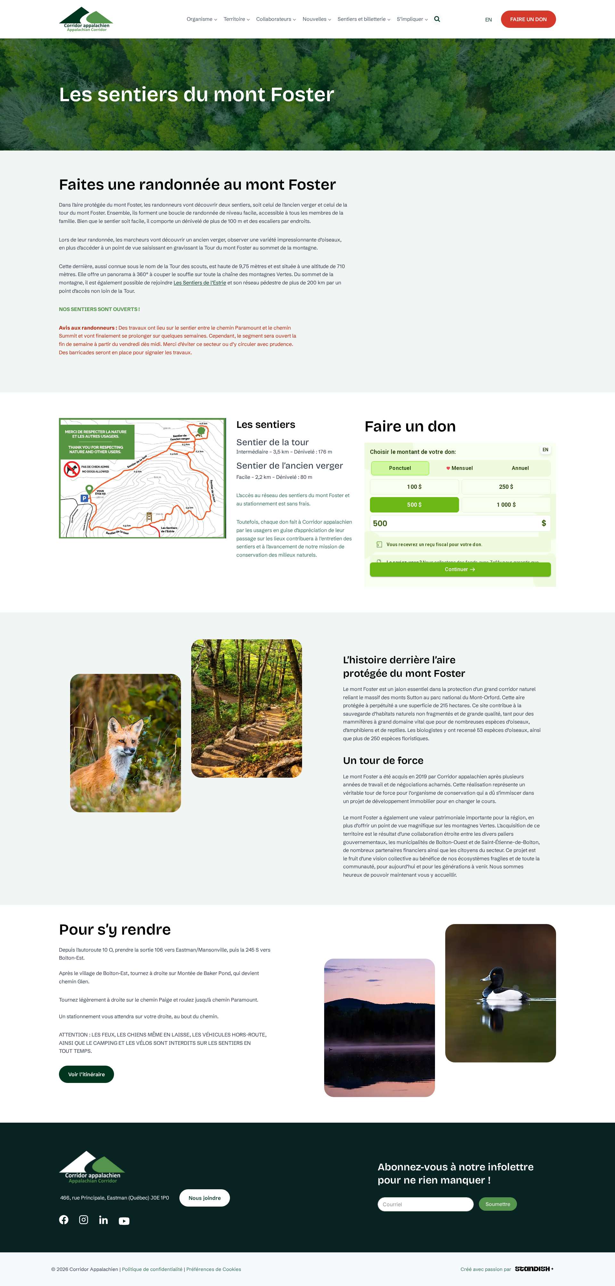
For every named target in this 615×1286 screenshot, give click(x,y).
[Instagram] (83, 1220)
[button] (142, 478)
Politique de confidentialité (152, 1269)
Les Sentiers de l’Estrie (200, 282)
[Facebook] (64, 1220)
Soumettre (498, 1204)
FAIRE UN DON (528, 19)
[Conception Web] (534, 1269)
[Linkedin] (103, 1220)
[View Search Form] (437, 19)
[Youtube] (124, 1219)
